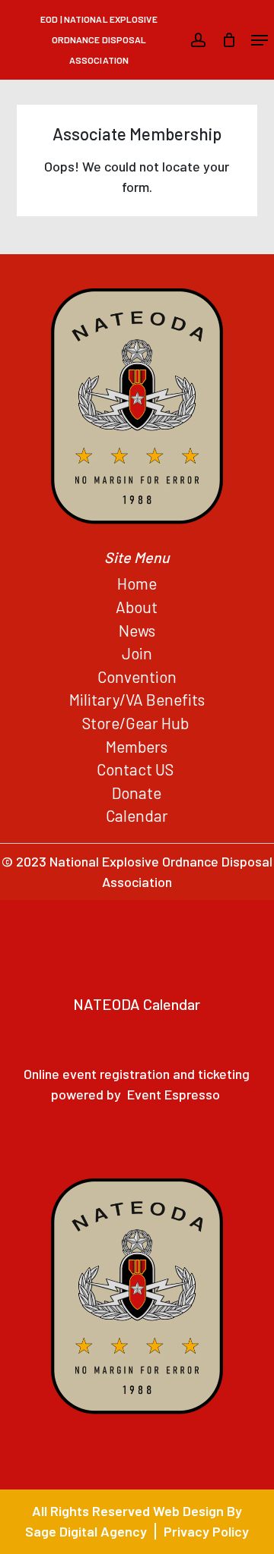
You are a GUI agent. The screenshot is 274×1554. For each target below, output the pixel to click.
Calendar (137, 815)
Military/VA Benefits (137, 699)
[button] (259, 40)
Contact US (137, 769)
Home (137, 583)
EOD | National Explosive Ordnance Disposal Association (98, 39)
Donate (136, 792)
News (137, 630)
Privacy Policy (206, 1531)
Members (136, 746)
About (137, 606)
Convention (137, 676)
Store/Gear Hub (137, 722)
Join (137, 652)
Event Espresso (173, 1094)
